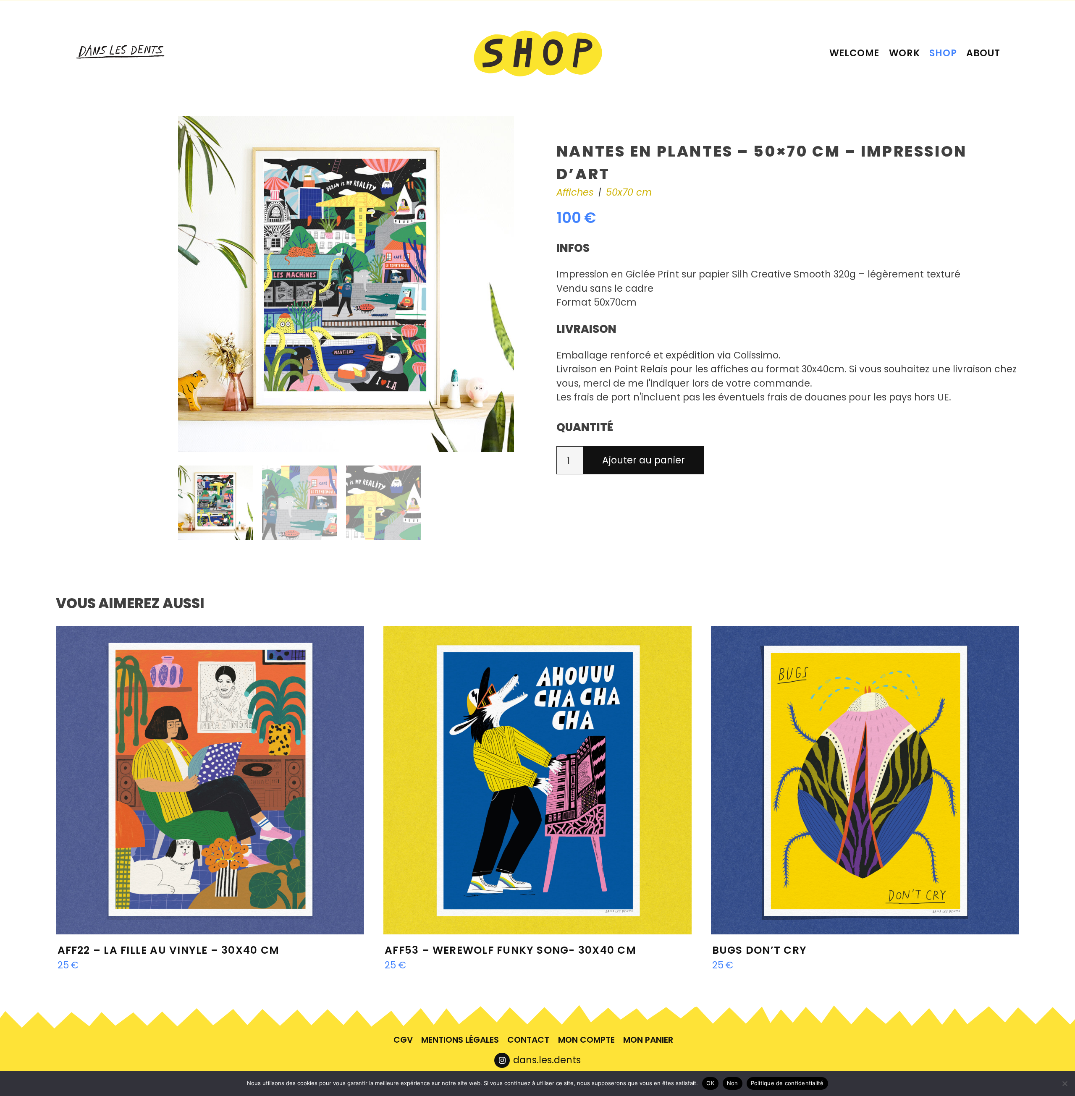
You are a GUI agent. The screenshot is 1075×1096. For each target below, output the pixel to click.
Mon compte (586, 1040)
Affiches (575, 192)
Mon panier (648, 1040)
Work (904, 53)
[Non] (1064, 1083)
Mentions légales (460, 1040)
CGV (403, 1040)
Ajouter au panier (643, 460)
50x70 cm (629, 192)
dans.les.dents (547, 1060)
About (983, 53)
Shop (943, 53)
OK (710, 1083)
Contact (528, 1040)
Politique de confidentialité (787, 1083)
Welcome (854, 53)
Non (732, 1083)
